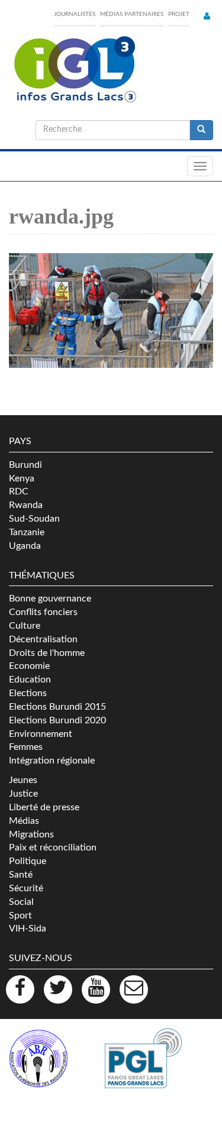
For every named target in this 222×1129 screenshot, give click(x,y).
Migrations (31, 834)
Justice (23, 793)
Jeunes (23, 780)
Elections (28, 693)
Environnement (40, 734)
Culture (24, 625)
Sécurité (26, 888)
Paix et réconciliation (52, 847)
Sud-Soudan (34, 518)
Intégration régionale (52, 760)
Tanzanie (26, 532)
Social (21, 902)
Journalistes (74, 14)
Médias (24, 821)
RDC (18, 491)
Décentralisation (43, 639)
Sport (20, 915)
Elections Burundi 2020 (57, 720)
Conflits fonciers (43, 612)
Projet (178, 14)
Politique (27, 861)
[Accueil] (74, 70)
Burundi (25, 465)
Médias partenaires (131, 14)
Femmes (26, 747)
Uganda (25, 546)
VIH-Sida (27, 928)
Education (30, 679)
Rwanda (26, 505)
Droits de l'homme (47, 653)
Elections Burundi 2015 (57, 706)
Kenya (21, 478)
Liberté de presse (44, 807)
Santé (21, 874)
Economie (29, 666)
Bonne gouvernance (50, 598)
